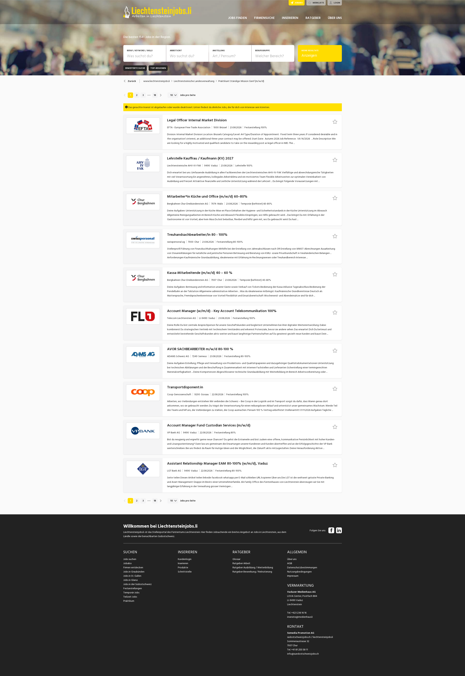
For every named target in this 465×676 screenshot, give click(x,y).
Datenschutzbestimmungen (302, 567)
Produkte (183, 567)
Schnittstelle (185, 572)
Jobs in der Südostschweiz (137, 584)
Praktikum (128, 601)
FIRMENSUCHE (264, 18)
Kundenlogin (184, 559)
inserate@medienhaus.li (300, 617)
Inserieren (183, 563)
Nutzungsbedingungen (299, 572)
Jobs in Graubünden (133, 572)
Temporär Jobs (131, 592)
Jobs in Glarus (130, 580)
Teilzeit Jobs (130, 597)
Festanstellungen (132, 588)
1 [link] (130, 95)
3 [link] (143, 95)
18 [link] (155, 95)
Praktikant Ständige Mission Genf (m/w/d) (241, 81)
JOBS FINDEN (237, 18)
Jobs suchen (129, 559)
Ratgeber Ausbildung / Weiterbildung (252, 567)
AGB (289, 563)
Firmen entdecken (133, 567)
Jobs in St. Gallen (132, 576)
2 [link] (136, 95)
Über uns (291, 559)
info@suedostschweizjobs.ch (303, 654)
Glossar (236, 559)
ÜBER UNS (335, 18)
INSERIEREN (290, 18)
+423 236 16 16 (298, 613)
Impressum (292, 576)
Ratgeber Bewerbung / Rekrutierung (252, 572)
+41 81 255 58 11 (299, 649)
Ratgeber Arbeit (241, 563)
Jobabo (127, 563)
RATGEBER (313, 18)
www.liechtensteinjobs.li (156, 81)
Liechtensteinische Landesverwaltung (194, 81)
